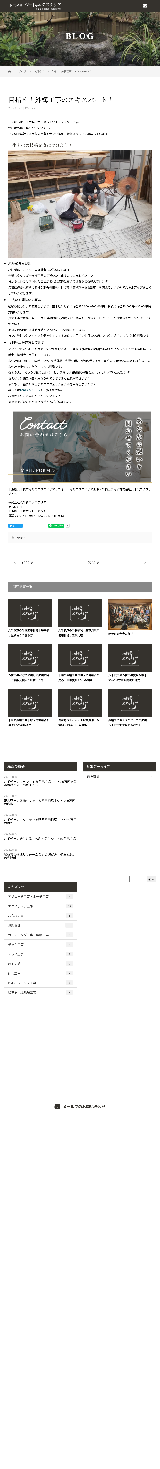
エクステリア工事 (39, 906)
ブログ (80, 1383)
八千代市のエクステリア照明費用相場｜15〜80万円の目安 (40, 821)
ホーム (80, 1137)
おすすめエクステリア (80, 1254)
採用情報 (80, 1371)
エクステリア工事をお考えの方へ (80, 1243)
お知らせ (30, 108)
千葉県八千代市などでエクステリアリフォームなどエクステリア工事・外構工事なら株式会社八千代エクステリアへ (80, 1436)
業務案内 (80, 1149)
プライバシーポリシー (80, 1442)
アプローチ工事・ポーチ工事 (39, 896)
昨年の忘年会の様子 (120, 633)
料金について (80, 1231)
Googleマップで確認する (80, 1419)
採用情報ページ (30, 390)
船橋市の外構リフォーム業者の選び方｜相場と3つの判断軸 (39, 856)
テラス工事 (39, 954)
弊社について (80, 1196)
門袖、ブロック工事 (39, 982)
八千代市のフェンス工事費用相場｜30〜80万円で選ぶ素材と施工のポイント (40, 783)
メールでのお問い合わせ (84, 1106)
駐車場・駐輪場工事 (39, 992)
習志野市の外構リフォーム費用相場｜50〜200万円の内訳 (39, 802)
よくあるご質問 (80, 1207)
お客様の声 (39, 915)
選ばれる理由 (80, 1161)
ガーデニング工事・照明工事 (39, 934)
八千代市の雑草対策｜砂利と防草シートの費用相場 (40, 838)
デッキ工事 (39, 944)
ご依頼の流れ (80, 1172)
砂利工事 (39, 973)
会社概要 (80, 1219)
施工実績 (39, 963)
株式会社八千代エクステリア (80, 1400)
